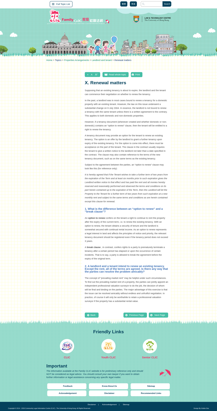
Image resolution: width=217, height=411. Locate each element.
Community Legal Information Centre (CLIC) (40, 408)
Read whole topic (117, 74)
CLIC (67, 357)
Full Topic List (63, 4)
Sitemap (151, 386)
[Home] (49, 60)
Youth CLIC (108, 357)
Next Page (159, 315)
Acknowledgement (68, 393)
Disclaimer (109, 393)
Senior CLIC (150, 357)
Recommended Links (151, 393)
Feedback (67, 386)
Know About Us (109, 386)
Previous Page (136, 315)
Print (137, 74)
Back (92, 315)
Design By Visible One (201, 408)
